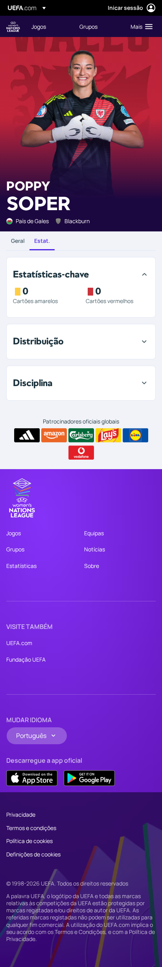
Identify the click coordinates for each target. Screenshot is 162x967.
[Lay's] (108, 435)
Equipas (94, 533)
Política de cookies (29, 841)
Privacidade (20, 814)
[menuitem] (48, 26)
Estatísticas (21, 565)
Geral (18, 241)
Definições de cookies (33, 854)
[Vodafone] (81, 453)
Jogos (13, 533)
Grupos (15, 549)
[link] (38, 26)
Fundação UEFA (26, 659)
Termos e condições (31, 828)
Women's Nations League (13, 26)
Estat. (42, 241)
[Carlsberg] (81, 435)
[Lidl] (135, 435)
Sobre (91, 565)
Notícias (94, 549)
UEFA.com (19, 643)
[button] (139, 26)
